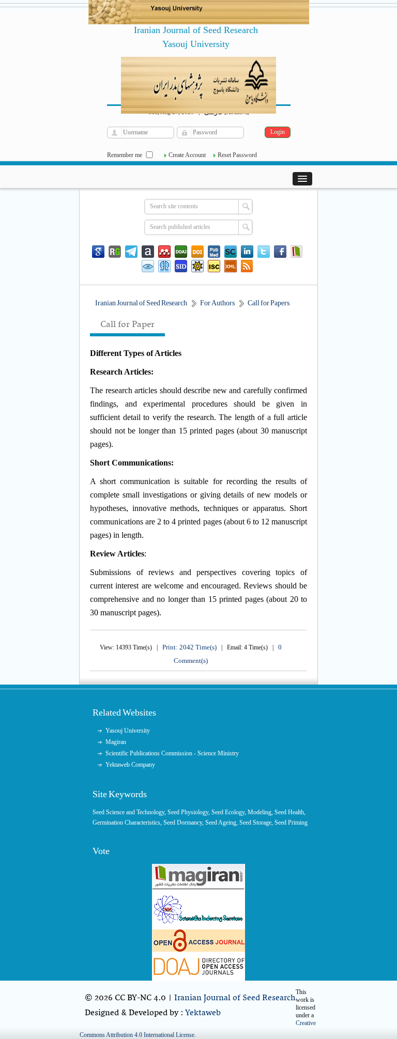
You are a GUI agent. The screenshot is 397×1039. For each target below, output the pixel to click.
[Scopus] (230, 251)
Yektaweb (203, 1013)
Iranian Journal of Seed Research (235, 998)
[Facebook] (280, 251)
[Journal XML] (230, 266)
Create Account (187, 155)
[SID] (181, 266)
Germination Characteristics (126, 822)
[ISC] (214, 266)
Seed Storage (255, 822)
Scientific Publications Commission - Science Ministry (172, 753)
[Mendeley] (164, 251)
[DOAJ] (181, 251)
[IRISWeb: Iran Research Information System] (148, 266)
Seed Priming (291, 822)
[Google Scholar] (98, 251)
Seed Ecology (228, 812)
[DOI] (197, 251)
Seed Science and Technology (128, 812)
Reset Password (237, 155)
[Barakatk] (164, 266)
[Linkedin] (247, 251)
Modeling (259, 812)
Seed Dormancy (182, 822)
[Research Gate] (115, 251)
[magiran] (297, 251)
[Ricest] (197, 266)
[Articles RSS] (247, 266)
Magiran (115, 742)
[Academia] (148, 251)
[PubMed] (214, 251)
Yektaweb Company (130, 764)
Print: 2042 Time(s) (189, 647)
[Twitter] (263, 251)
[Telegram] (131, 251)
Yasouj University (127, 730)
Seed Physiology (187, 812)
